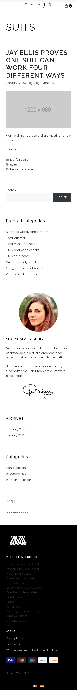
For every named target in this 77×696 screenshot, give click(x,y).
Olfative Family (16, 616)
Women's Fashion (18, 480)
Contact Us (13, 644)
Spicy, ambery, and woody (24, 268)
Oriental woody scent (21, 262)
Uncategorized (16, 474)
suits (13, 165)
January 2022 (15, 435)
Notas (10, 602)
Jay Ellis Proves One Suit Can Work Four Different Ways (37, 64)
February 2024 (16, 429)
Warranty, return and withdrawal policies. (32, 650)
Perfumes (13, 607)
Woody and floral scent (22, 274)
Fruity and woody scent (22, 250)
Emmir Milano (15, 583)
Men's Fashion (20, 160)
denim (9, 512)
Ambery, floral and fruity (22, 611)
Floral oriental (15, 238)
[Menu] (6, 6)
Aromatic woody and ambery (27, 232)
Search (11, 190)
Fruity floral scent (18, 256)
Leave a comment (23, 169)
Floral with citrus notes (21, 244)
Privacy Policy (14, 638)
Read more (14, 149)
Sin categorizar (16, 621)
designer (18, 512)
